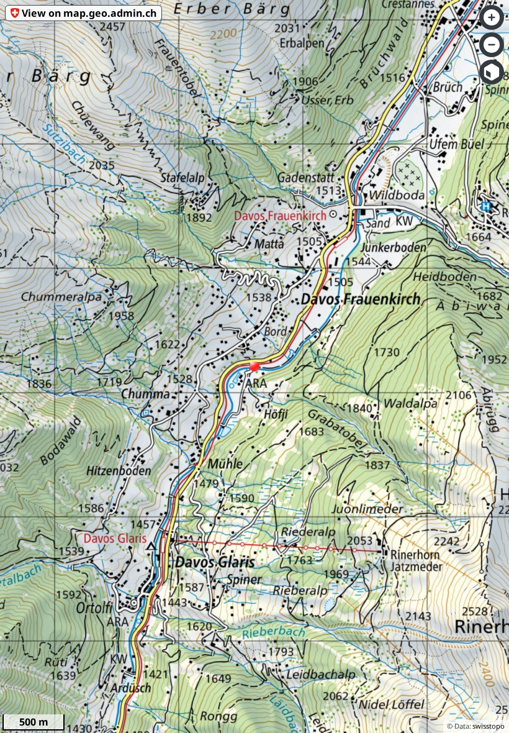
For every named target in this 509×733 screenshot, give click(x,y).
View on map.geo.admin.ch (89, 13)
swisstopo (488, 726)
